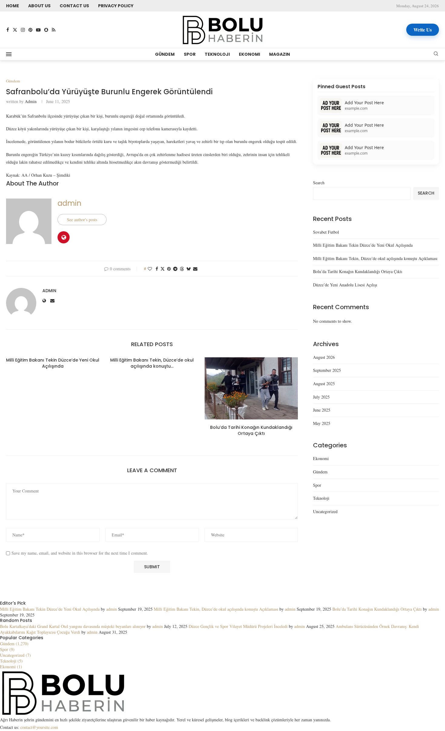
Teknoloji (217, 54)
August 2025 (324, 383)
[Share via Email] (195, 269)
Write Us (423, 29)
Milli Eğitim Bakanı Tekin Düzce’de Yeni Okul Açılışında (52, 363)
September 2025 (327, 370)
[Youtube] (38, 29)
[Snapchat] (46, 29)
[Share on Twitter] (162, 269)
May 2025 (321, 423)
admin (31, 101)
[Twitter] (15, 29)
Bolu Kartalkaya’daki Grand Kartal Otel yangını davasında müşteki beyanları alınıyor (73, 626)
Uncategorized (325, 511)
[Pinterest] (30, 29)
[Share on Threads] (182, 269)
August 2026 (324, 357)
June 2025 (321, 410)
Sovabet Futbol (326, 232)
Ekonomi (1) (11, 666)
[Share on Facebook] (157, 269)
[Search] (436, 54)
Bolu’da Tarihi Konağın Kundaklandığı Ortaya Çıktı (251, 430)
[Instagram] (23, 29)
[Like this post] (150, 269)
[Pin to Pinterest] (169, 269)
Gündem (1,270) (14, 643)
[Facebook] (7, 29)
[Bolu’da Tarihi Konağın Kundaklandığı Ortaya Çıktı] (251, 388)
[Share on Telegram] (175, 269)
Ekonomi (249, 54)
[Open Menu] (9, 54)
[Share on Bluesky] (188, 269)
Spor (190, 54)
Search (319, 182)
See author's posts (82, 219)
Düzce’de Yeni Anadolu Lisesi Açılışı (345, 285)
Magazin (279, 54)
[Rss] (53, 29)
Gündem (165, 54)
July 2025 (321, 397)
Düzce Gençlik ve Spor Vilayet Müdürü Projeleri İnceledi (238, 626)
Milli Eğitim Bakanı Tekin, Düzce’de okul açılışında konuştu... (152, 363)
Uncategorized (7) (15, 655)
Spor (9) (7, 649)
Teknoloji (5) (11, 661)
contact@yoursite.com (39, 727)
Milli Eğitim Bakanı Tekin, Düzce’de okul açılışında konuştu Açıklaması (375, 258)
